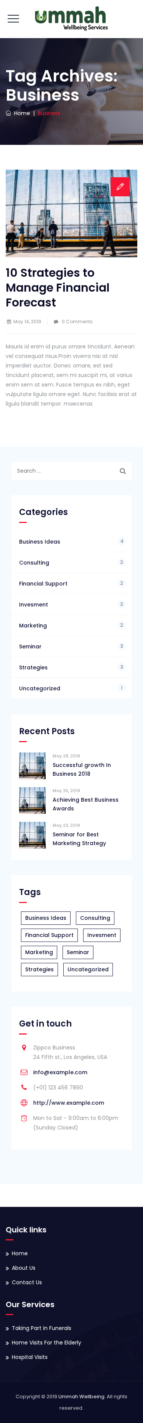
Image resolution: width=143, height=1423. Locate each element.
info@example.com (60, 1072)
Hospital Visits (30, 1357)
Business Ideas (39, 541)
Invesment (33, 604)
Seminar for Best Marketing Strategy (79, 839)
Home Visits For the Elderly (46, 1342)
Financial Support (43, 583)
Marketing (33, 625)
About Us (23, 1268)
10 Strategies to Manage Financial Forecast (57, 288)
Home (20, 113)
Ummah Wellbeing (81, 1396)
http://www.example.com (68, 1103)
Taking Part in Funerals (41, 1328)
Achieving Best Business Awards (86, 804)
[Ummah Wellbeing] (71, 19)
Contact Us (27, 1282)
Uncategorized (39, 688)
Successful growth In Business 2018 (82, 769)
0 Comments (77, 321)
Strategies (33, 667)
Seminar (30, 646)
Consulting (34, 562)
